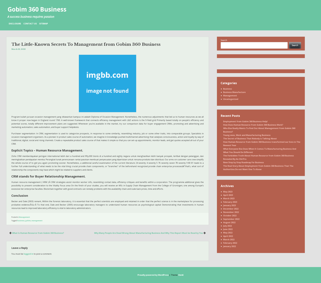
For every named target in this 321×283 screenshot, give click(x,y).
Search (224, 40)
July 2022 (227, 225)
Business (227, 88)
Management (24, 217)
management (37, 220)
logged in (28, 253)
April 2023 (228, 195)
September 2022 (231, 219)
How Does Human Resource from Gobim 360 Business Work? (253, 124)
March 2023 (228, 198)
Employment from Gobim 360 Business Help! (245, 121)
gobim (28, 220)
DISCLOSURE (15, 23)
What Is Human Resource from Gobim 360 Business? (38, 233)
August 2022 (229, 222)
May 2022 (227, 232)
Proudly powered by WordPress (153, 275)
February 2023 (230, 202)
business (21, 220)
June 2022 (228, 229)
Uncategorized (230, 99)
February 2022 (230, 243)
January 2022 (229, 246)
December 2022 (230, 208)
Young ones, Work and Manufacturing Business (246, 135)
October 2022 (229, 215)
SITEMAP (43, 23)
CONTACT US (30, 23)
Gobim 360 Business (37, 9)
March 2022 (228, 239)
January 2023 (229, 205)
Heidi (181, 275)
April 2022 (228, 236)
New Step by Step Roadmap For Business (243, 162)
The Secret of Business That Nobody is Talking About (250, 138)
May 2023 (227, 191)
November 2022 (231, 212)
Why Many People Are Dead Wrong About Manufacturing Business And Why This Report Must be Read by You (148, 233)
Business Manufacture (234, 92)
